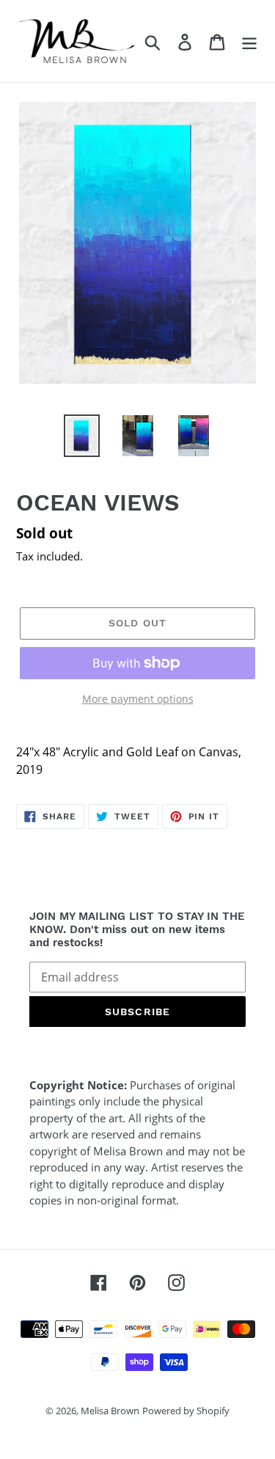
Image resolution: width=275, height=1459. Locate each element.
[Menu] (249, 40)
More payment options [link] (138, 699)
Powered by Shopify (186, 1410)
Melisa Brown (110, 1410)
